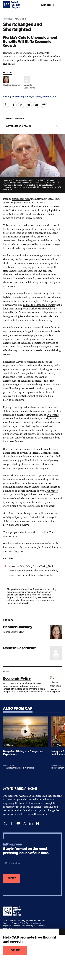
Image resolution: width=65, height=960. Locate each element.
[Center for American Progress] (7, 5)
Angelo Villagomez (26, 768)
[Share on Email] (36, 105)
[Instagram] (24, 823)
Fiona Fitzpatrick (10, 768)
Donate (46, 5)
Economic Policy (17, 678)
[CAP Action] (13, 911)
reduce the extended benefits (39, 305)
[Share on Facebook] (14, 105)
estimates (32, 365)
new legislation (23, 255)
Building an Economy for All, (17, 96)
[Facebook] (11, 823)
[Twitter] (5, 823)
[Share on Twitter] (6, 105)
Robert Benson (57, 768)
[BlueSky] (37, 823)
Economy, (37, 96)
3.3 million (24, 460)
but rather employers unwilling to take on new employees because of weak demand (30, 494)
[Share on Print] (44, 105)
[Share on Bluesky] (29, 105)
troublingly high (21, 199)
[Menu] (59, 5)
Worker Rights (49, 96)
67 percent (52, 415)
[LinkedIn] (30, 823)
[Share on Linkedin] (21, 105)
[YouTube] (18, 823)
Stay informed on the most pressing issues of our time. (26, 848)
